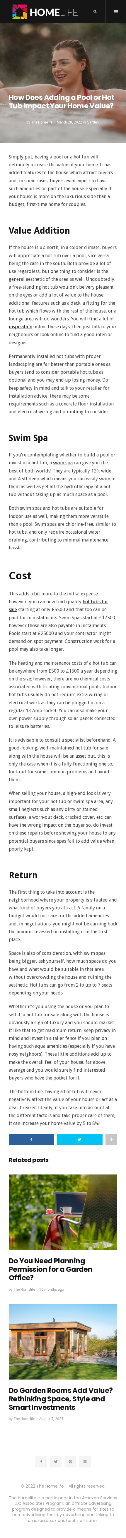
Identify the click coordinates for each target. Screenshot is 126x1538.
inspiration (20, 326)
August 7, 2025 (51, 1419)
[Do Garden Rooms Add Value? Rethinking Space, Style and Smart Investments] (63, 1342)
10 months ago (51, 1289)
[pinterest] (70, 1462)
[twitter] (56, 1462)
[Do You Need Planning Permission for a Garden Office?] (63, 1212)
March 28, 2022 (69, 122)
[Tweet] (80, 1139)
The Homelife (41, 122)
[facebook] (41, 1462)
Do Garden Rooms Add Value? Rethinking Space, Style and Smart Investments (61, 1399)
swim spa (63, 462)
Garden (93, 122)
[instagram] (85, 1462)
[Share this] (31, 1139)
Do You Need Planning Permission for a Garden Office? (50, 1269)
